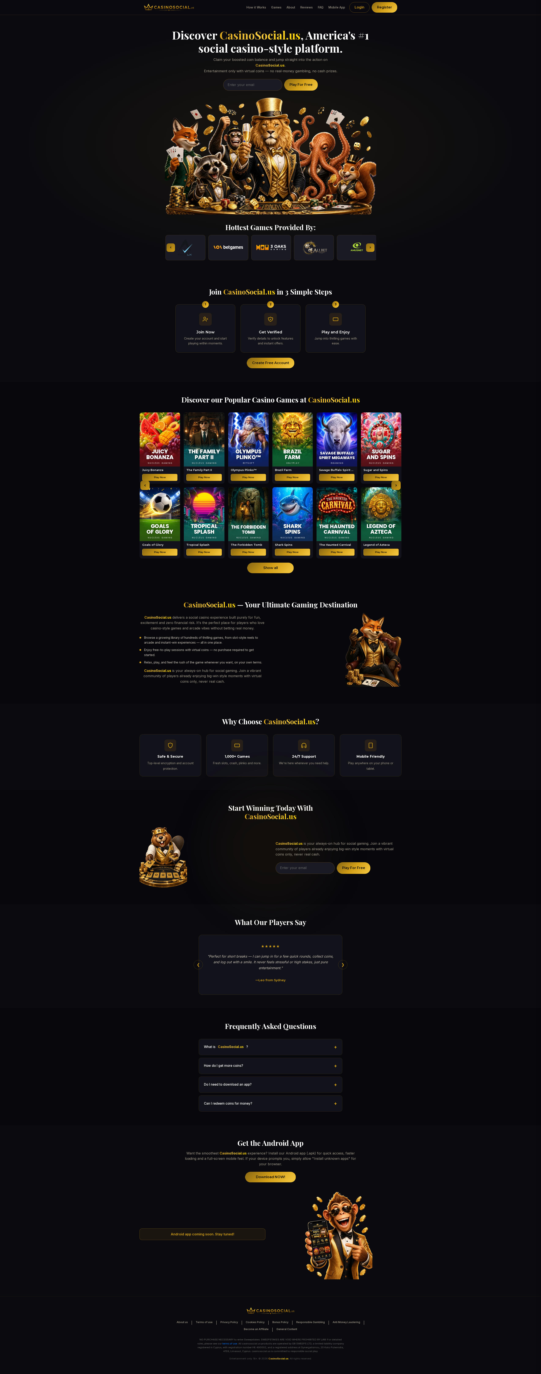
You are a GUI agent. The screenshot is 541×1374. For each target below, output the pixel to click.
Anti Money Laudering (346, 1322)
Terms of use (204, 1322)
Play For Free (301, 85)
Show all (270, 568)
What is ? (226, 1047)
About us (182, 1322)
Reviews (306, 7)
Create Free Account (270, 363)
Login (359, 7)
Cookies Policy (255, 1322)
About (291, 7)
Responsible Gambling (310, 1322)
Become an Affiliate (256, 1329)
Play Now (160, 477)
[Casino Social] (169, 7)
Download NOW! (270, 1177)
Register (384, 7)
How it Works (256, 7)
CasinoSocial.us (260, 35)
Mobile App (336, 7)
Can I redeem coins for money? (228, 1103)
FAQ (320, 7)
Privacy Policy (229, 1322)
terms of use (229, 1343)
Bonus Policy (280, 1322)
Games (276, 7)
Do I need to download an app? (227, 1084)
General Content (286, 1329)
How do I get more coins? (223, 1066)
